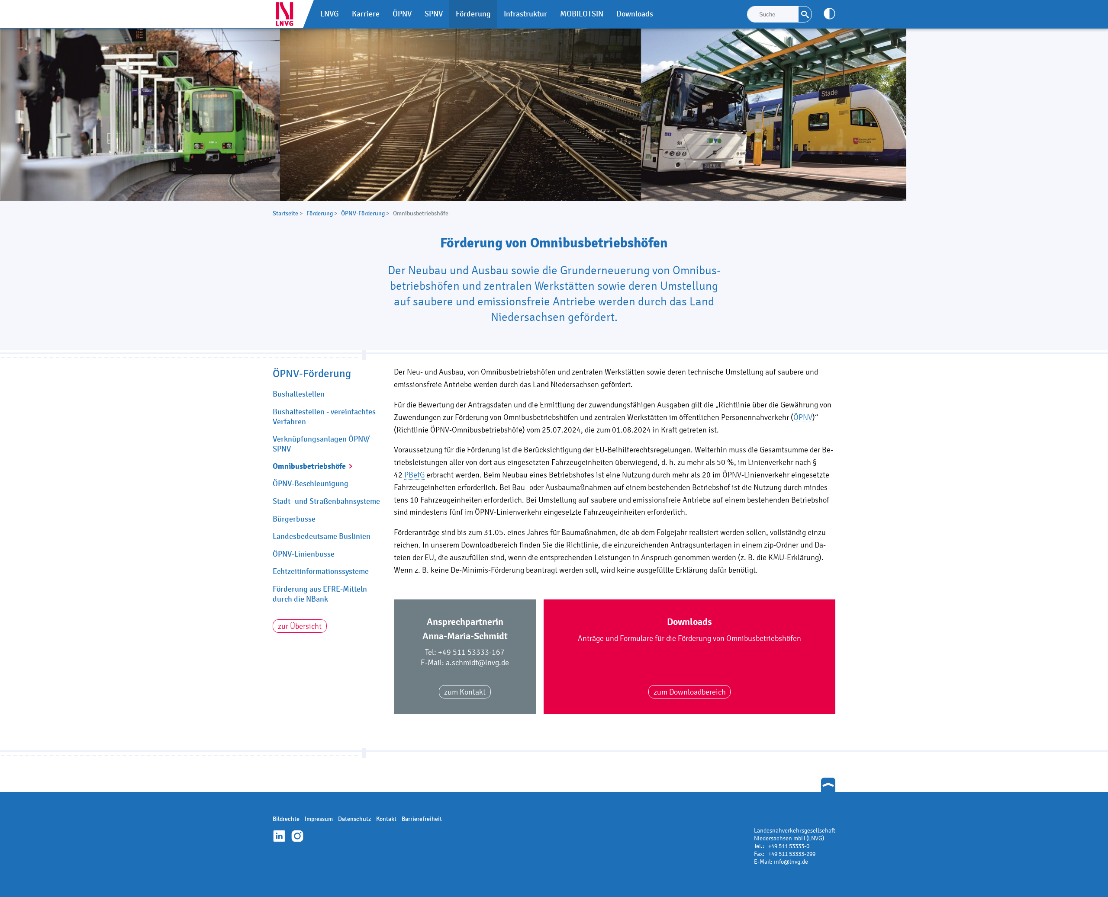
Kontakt (386, 819)
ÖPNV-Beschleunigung (310, 483)
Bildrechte (286, 819)
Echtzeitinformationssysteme (321, 571)
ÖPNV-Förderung (363, 213)
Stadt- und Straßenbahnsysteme (326, 501)
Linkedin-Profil (279, 836)
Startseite (285, 213)
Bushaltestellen (299, 394)
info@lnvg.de (791, 861)
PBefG (414, 474)
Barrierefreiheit (422, 819)
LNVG (288, 14)
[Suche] (805, 14)
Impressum (319, 819)
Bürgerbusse (294, 519)
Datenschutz (354, 819)
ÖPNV (802, 417)
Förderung (319, 213)
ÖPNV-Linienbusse (304, 554)
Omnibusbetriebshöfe (309, 466)
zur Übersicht (300, 626)
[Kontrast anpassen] (829, 13)
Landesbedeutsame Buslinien (321, 536)
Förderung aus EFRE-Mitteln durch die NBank (320, 594)
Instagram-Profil (297, 836)
